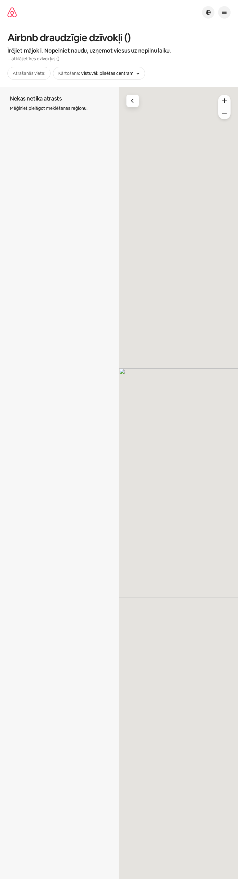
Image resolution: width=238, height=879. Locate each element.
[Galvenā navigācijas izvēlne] (224, 12)
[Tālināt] (224, 113)
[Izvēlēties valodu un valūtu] (208, 12)
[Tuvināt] (224, 101)
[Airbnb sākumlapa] (12, 12)
